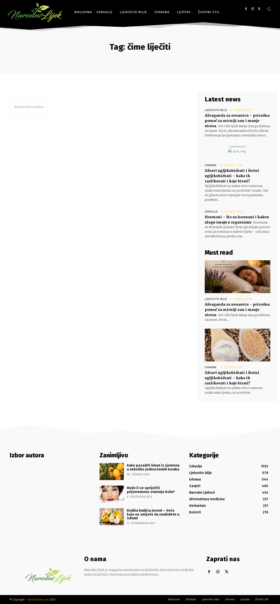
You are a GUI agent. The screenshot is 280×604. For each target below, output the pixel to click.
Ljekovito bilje (216, 110)
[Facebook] (246, 9)
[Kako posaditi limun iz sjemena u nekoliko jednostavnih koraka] (112, 471)
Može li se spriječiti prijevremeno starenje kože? (151, 490)
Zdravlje (211, 211)
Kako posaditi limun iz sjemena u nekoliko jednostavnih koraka (153, 467)
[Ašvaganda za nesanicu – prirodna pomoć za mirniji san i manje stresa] (237, 276)
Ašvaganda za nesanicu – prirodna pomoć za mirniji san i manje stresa (237, 120)
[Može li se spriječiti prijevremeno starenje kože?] (112, 494)
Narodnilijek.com (38, 599)
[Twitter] (259, 9)
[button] (269, 9)
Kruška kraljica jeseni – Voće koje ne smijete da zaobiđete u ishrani (153, 514)
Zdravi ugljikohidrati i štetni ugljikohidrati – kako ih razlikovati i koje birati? (232, 175)
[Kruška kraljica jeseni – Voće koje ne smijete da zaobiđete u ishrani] (112, 516)
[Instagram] (252, 9)
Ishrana (211, 165)
